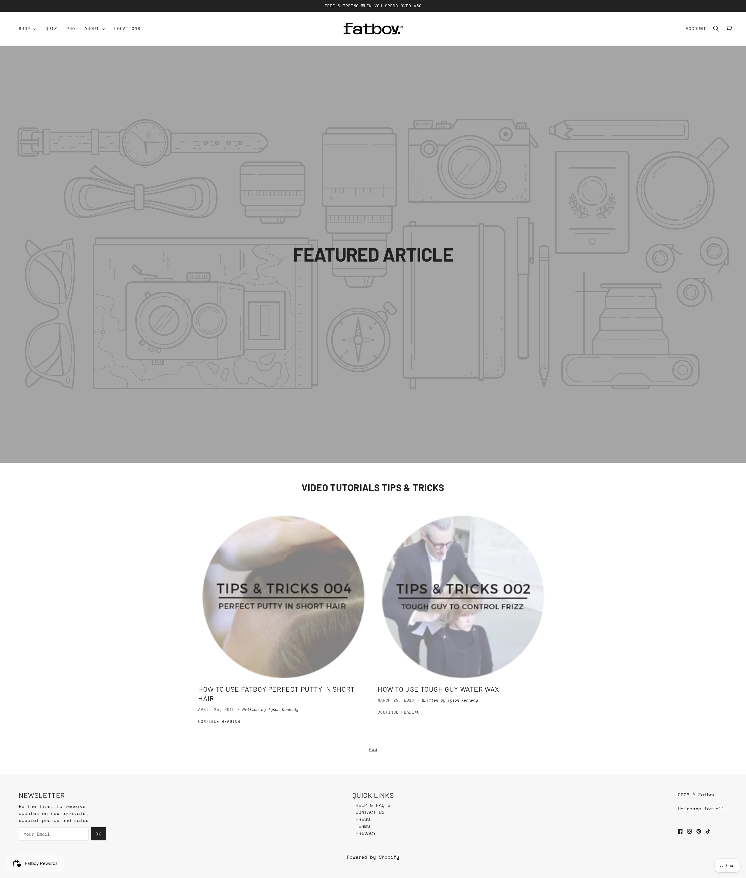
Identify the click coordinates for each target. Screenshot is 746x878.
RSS (373, 749)
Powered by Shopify (373, 857)
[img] (680, 831)
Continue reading (219, 722)
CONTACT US (370, 812)
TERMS (363, 826)
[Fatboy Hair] (373, 28)
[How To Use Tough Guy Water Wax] (463, 596)
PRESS (363, 819)
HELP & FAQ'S (373, 805)
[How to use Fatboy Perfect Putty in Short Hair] (283, 596)
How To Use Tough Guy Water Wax (438, 689)
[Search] (716, 28)
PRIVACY (366, 833)
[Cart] (729, 28)
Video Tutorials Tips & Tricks (373, 487)
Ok (98, 834)
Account (696, 28)
